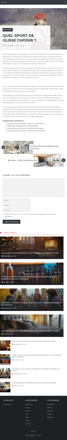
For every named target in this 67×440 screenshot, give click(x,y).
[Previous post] (3, 147)
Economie (50, 411)
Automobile (50, 404)
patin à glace (43, 56)
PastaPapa (11, 45)
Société (27, 407)
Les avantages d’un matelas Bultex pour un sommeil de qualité (31, 331)
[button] (64, 2)
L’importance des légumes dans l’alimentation (22, 126)
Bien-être (8, 30)
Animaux (49, 407)
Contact (39, 435)
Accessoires (29, 404)
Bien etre (28, 411)
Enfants (27, 424)
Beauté (49, 414)
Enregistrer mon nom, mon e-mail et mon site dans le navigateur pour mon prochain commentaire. (30, 215)
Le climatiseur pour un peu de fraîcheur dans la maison (25, 128)
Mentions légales (30, 435)
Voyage (27, 420)
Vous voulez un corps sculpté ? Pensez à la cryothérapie (26, 130)
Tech (26, 414)
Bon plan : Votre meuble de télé (22, 160)
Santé (27, 417)
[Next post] (63, 160)
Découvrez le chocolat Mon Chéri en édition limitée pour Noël (30, 253)
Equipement (50, 417)
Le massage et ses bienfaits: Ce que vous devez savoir (25, 123)
